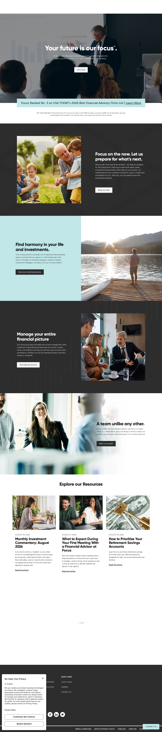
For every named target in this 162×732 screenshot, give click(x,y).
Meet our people (106, 444)
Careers (64, 687)
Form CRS (133, 729)
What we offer (104, 190)
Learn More (133, 103)
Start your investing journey (29, 272)
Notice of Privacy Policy (104, 729)
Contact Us (151, 727)
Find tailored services (28, 365)
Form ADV (122, 729)
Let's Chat (81, 70)
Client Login (66, 682)
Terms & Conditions (83, 729)
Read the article (22, 570)
